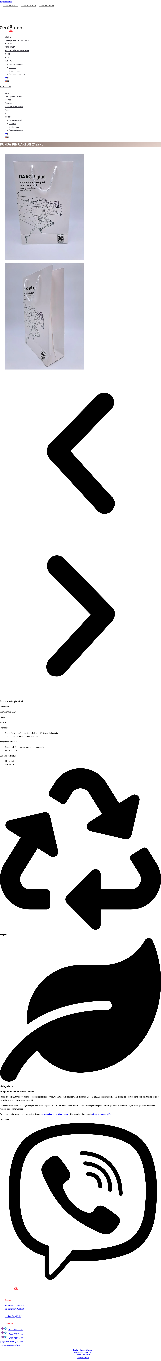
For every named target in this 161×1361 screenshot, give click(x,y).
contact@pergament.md (10, 1345)
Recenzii (12, 124)
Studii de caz (14, 127)
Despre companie (16, 120)
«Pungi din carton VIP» (101, 1114)
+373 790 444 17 (10, 6)
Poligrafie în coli (83, 1358)
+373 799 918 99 (46, 6)
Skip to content (6, 1)
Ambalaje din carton (83, 1355)
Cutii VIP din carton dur (82, 1352)
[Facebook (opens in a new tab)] (6, 11)
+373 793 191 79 (28, 6)
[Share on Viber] (83, 1279)
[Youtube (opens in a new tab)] (6, 20)
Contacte (8, 117)
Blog (6, 113)
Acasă (7, 93)
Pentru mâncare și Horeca (83, 1350)
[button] (80, 454)
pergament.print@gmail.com (11, 1341)
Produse (8, 100)
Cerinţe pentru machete (13, 96)
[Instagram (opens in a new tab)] (6, 15)
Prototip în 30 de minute (14, 107)
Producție (8, 103)
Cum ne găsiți (13, 1316)
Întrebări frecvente (16, 130)
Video (7, 110)
